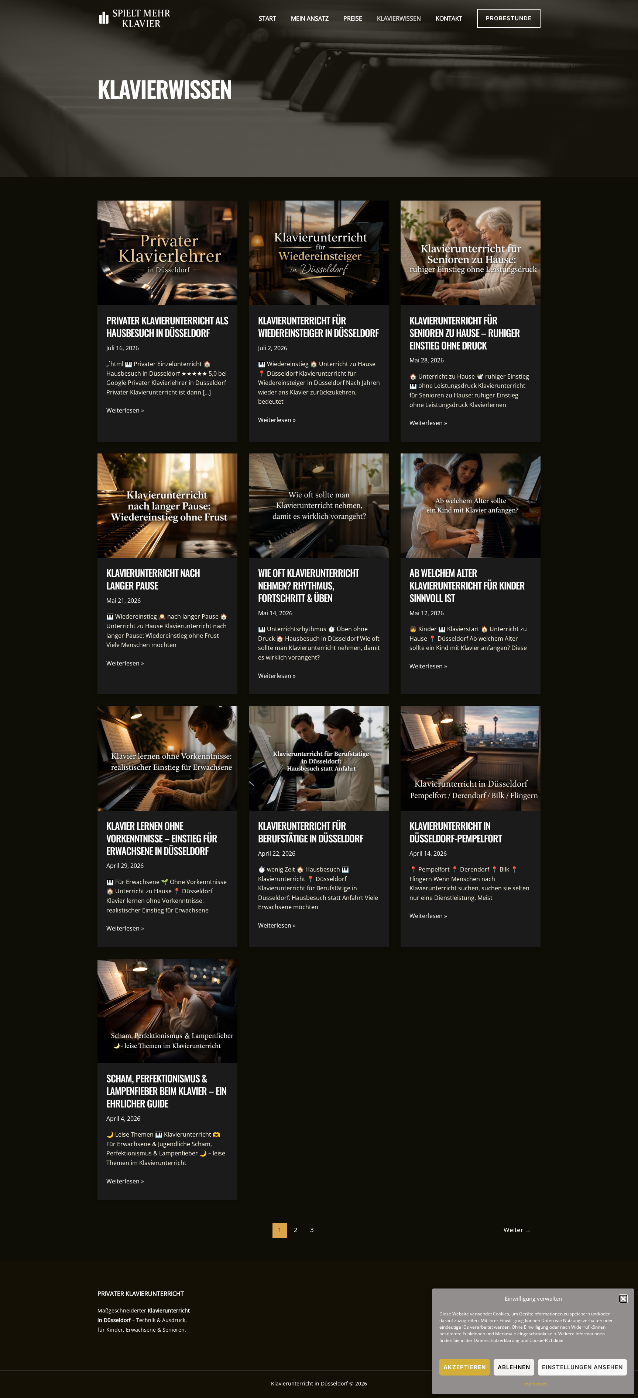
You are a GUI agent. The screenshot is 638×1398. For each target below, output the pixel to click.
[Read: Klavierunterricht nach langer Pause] (167, 505)
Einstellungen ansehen (582, 1367)
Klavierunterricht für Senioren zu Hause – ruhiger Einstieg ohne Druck (464, 332)
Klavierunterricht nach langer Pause (153, 579)
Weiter (517, 1229)
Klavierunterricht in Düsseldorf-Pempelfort (455, 831)
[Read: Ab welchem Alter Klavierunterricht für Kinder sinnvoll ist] (471, 505)
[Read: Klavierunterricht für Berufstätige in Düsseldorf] (319, 758)
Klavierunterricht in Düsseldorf (309, 1383)
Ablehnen (514, 1367)
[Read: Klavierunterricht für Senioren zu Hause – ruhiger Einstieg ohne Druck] (471, 252)
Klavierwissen (399, 18)
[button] (623, 1299)
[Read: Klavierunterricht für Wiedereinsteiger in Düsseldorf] (319, 252)
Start (267, 18)
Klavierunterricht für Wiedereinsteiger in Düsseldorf (318, 326)
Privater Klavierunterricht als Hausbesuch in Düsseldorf (167, 326)
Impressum (535, 1384)
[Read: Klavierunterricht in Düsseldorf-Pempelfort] (471, 758)
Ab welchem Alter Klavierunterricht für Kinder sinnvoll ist (467, 585)
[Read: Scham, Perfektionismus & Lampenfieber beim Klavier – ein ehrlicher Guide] (167, 1010)
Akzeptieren (464, 1367)
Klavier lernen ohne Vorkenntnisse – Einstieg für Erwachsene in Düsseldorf (161, 838)
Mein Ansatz (310, 18)
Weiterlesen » (125, 410)
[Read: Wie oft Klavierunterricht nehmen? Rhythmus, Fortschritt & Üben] (319, 505)
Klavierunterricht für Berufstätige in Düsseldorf (310, 831)
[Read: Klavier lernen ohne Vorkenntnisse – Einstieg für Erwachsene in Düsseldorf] (167, 758)
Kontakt (449, 18)
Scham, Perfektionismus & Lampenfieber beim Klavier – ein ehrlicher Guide (166, 1090)
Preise (352, 18)
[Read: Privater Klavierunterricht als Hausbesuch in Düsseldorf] (167, 252)
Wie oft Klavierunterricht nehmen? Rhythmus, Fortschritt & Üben (308, 585)
